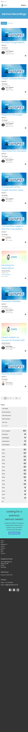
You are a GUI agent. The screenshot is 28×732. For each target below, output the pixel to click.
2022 (13, 463)
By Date (4, 23)
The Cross (4, 422)
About (2, 540)
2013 (13, 494)
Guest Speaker (13, 444)
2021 (13, 467)
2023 (13, 460)
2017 (13, 480)
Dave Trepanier (13, 431)
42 (16, 398)
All (2, 501)
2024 (13, 456)
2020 (13, 470)
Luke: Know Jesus (6, 415)
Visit (2, 542)
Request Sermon (14, 533)
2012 (13, 498)
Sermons (3, 548)
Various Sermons (6, 412)
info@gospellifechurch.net (11, 584)
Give (2, 551)
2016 (13, 484)
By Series (10, 23)
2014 (13, 491)
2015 (13, 487)
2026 (13, 449)
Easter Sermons (6, 419)
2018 (13, 477)
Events (2, 546)
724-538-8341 (9, 582)
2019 (13, 474)
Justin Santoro (13, 441)
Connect (3, 553)
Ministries (3, 544)
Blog (2, 549)
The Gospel (5, 408)
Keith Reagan (13, 437)
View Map (3, 567)
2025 (13, 453)
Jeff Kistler (13, 434)
